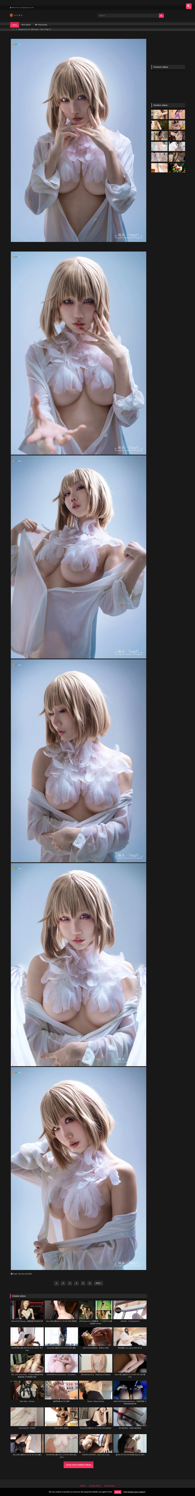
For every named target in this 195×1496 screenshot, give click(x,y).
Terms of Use (109, 1486)
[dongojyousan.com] (18, 16)
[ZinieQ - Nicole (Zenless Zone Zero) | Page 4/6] (177, 167)
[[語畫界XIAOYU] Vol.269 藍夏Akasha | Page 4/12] (159, 125)
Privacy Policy (95, 1486)
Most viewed (26, 25)
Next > (98, 1283)
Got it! (117, 1492)
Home (14, 25)
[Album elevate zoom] (189, 6)
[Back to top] (188, 1489)
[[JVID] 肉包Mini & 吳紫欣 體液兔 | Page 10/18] (159, 114)
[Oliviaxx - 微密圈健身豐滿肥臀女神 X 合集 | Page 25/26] (159, 135)
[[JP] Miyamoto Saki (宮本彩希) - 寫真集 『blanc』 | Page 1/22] (177, 135)
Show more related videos (78, 1464)
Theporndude (42, 25)
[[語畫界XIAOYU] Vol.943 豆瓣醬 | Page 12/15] (177, 146)
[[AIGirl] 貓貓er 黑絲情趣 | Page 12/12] (177, 157)
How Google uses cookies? (134, 1492)
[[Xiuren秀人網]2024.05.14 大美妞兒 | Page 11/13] (159, 146)
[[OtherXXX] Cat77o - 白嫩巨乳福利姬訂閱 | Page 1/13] (159, 157)
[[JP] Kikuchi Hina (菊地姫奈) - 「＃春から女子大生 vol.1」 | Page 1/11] (159, 167)
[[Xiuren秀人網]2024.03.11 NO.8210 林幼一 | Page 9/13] (177, 114)
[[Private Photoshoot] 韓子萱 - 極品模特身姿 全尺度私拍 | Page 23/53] (177, 125)
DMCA (83, 1486)
